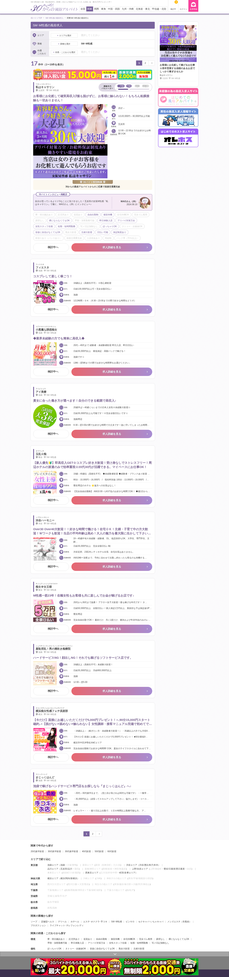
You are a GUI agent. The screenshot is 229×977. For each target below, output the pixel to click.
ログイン (183, 9)
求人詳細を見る (111, 247)
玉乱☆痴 (41, 454)
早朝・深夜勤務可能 (57, 943)
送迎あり (87, 939)
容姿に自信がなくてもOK (102, 948)
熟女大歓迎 (124, 948)
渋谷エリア (131, 865)
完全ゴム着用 (145, 939)
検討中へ (53, 247)
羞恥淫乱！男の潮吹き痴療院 (53, 648)
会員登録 (193, 9)
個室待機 (115, 939)
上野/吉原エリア (140, 869)
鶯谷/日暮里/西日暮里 (174, 869)
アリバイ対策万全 (96, 943)
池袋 (63, 865)
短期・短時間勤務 (139, 943)
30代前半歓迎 (54, 851)
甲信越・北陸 (159, 9)
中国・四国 (114, 9)
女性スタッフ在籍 (118, 943)
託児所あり (74, 939)
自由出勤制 (101, 939)
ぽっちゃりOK (54, 948)
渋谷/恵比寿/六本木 (148, 865)
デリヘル (62, 921)
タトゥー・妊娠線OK (75, 948)
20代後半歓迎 (37, 851)
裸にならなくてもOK (179, 939)
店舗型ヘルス (47, 921)
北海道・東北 (143, 9)
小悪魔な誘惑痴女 (46, 329)
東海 (103, 9)
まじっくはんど (45, 777)
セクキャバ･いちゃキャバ (150, 921)
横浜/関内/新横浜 (69, 878)
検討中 (173, 5)
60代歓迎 (111, 851)
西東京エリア (91, 872)
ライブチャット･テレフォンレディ (67, 925)
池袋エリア (52, 865)
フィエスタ (42, 267)
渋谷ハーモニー (45, 520)
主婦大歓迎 (138, 948)
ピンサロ (130, 921)
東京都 (34, 865)
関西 (96, 9)
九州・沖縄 (128, 9)
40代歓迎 (86, 851)
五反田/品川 (66, 869)
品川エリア (52, 869)
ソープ (34, 921)
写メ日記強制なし (160, 943)
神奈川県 (35, 878)
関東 (89, 9)
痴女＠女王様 (44, 586)
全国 (82, 9)
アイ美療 (41, 391)
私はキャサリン (45, 87)
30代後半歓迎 (71, 851)
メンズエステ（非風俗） (179, 921)
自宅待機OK (129, 939)
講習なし (160, 939)
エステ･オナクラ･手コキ (95, 921)
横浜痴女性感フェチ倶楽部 (52, 710)
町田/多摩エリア (127, 872)
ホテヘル (75, 921)
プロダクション (38, 925)
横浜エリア (52, 878)
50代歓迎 (99, 851)
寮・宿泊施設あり (56, 939)
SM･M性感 (116, 921)
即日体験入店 (77, 943)
